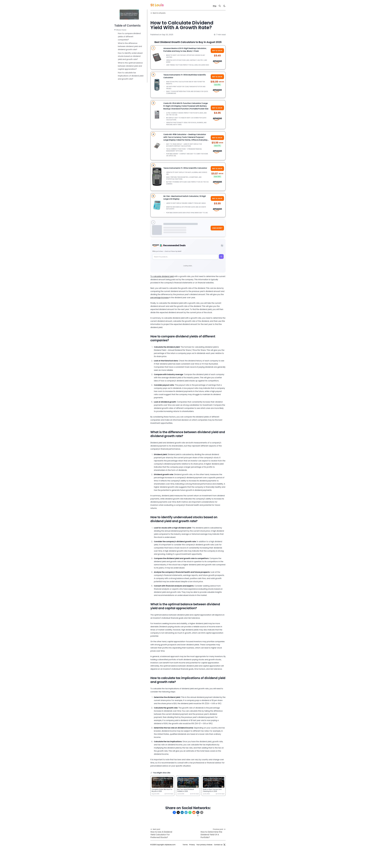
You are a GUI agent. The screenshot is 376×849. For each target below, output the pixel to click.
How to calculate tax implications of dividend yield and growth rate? (130, 75)
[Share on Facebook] (174, 812)
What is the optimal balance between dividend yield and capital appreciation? (130, 66)
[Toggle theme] (222, 245)
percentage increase (159, 297)
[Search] (220, 6)
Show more (121, 30)
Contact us (218, 845)
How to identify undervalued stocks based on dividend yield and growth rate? (130, 56)
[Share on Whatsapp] (190, 812)
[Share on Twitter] (178, 812)
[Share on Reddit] (193, 812)
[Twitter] (224, 845)
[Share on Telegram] (186, 812)
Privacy (192, 845)
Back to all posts (159, 13)
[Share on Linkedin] (182, 812)
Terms (185, 845)
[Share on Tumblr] (197, 812)
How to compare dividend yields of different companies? (129, 36)
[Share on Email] (201, 812)
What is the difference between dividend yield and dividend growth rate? (130, 46)
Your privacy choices (204, 845)
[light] (224, 6)
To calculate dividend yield (162, 276)
